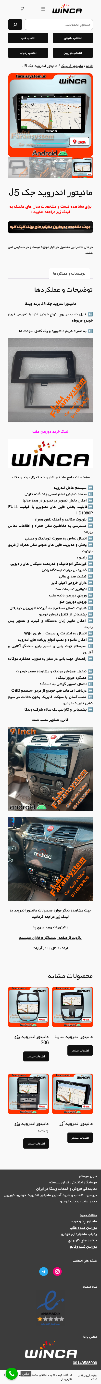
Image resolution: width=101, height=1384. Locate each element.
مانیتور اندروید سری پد (50, 927)
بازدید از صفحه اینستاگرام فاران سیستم (50, 937)
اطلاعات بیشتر (80, 1050)
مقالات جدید (88, 1214)
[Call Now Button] (12, 1374)
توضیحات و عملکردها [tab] (69, 273)
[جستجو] (15, 24)
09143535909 (85, 1363)
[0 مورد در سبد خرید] (22, 8)
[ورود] (34, 9)
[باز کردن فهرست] (43, 9)
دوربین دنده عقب (83, 1227)
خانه (89, 66)
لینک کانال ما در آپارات (50, 948)
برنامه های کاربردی (82, 1240)
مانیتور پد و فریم (84, 1221)
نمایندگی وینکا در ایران (87, 1377)
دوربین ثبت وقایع (83, 1246)
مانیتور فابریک (72, 66)
